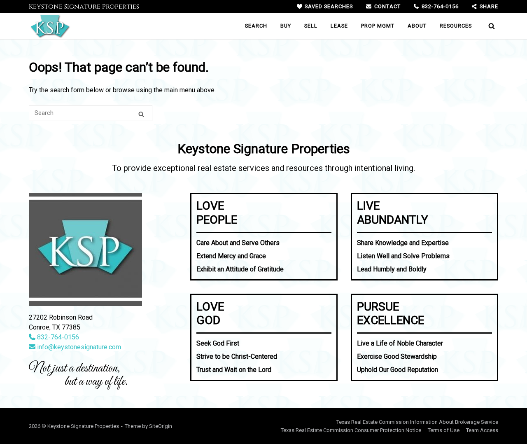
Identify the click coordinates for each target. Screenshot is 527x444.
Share (489, 6)
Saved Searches (329, 6)
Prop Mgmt (377, 26)
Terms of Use (443, 430)
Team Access (482, 430)
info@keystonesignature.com (78, 347)
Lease (339, 26)
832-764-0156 (440, 6)
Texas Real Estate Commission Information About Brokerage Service (417, 422)
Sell (310, 26)
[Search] (141, 113)
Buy (285, 26)
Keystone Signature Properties (84, 6)
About (417, 26)
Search (256, 26)
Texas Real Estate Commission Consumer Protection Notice (351, 430)
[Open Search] (491, 26)
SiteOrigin (160, 426)
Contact (387, 6)
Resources (456, 26)
